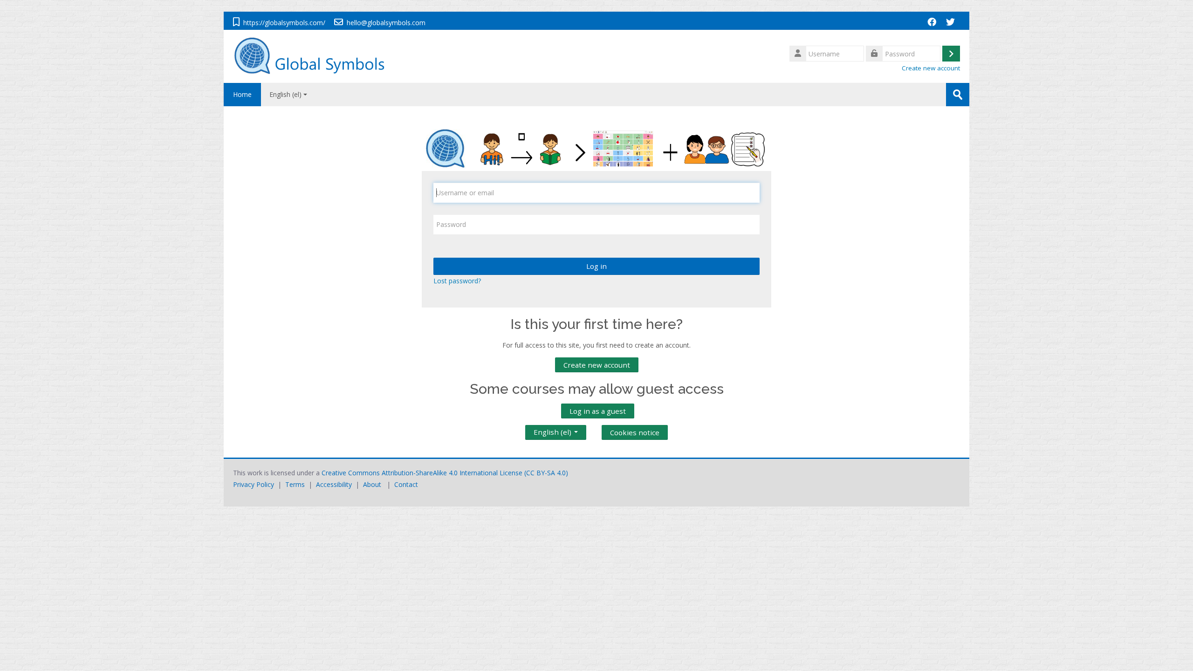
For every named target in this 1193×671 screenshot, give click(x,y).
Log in (596, 266)
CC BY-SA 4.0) (547, 472)
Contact (406, 484)
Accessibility (334, 484)
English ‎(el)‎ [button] (553, 430)
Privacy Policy (253, 484)
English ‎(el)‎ (285, 94)
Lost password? (457, 280)
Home (242, 94)
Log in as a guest (597, 411)
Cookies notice (634, 432)
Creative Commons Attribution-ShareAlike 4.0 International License (422, 472)
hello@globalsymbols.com (386, 22)
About (372, 484)
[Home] (314, 55)
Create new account (931, 68)
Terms (295, 484)
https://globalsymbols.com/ (284, 22)
